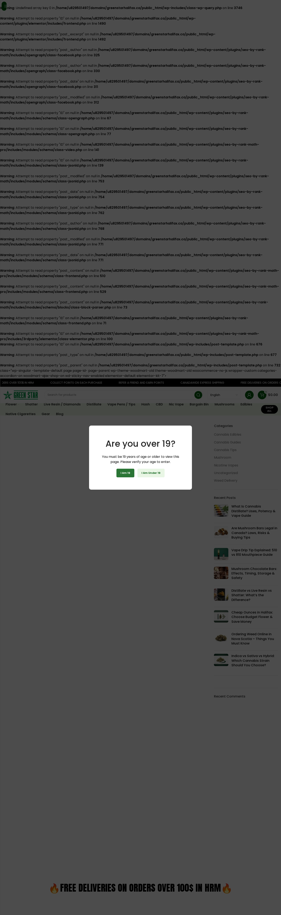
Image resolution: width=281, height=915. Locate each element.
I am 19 (125, 473)
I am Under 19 (151, 473)
